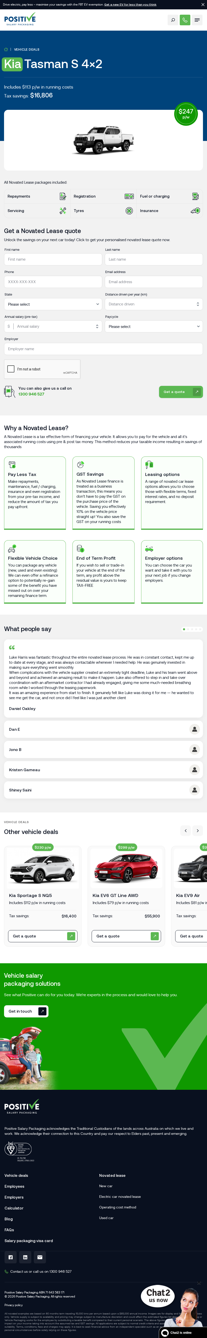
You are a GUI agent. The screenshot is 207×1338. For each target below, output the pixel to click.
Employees (14, 1186)
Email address (115, 272)
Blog (9, 1219)
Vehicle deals (27, 49)
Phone (9, 272)
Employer (11, 339)
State (8, 294)
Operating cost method (117, 1207)
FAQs (9, 1230)
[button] (185, 830)
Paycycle (111, 317)
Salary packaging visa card (29, 1241)
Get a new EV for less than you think (130, 4)
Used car (106, 1218)
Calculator (14, 1208)
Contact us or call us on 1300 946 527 (40, 1271)
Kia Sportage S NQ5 (30, 895)
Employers (14, 1197)
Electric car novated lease (120, 1197)
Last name (112, 250)
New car (106, 1186)
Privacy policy (14, 1305)
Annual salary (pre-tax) (21, 317)
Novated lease (112, 1175)
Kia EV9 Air (188, 895)
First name (12, 250)
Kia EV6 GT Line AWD (115, 895)
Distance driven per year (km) (126, 294)
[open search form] (173, 20)
